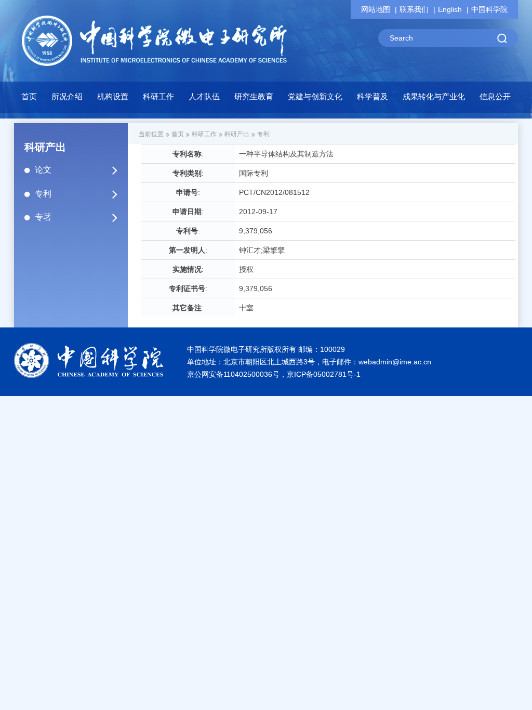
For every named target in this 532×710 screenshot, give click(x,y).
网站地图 (375, 9)
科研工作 (204, 134)
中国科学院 (489, 9)
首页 (29, 96)
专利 (43, 193)
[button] (113, 99)
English (450, 9)
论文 (43, 169)
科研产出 (236, 134)
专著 (43, 217)
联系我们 (414, 9)
